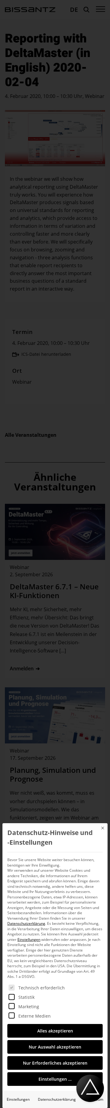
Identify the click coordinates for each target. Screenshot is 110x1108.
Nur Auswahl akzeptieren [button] (55, 1047)
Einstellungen (18, 1099)
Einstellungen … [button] (55, 1079)
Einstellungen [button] (28, 939)
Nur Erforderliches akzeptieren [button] (55, 1063)
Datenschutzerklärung (26, 923)
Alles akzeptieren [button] (55, 1031)
